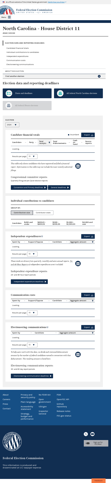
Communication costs (15, 60)
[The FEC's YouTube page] (92, 434)
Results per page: (19, 156)
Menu (3, 17)
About (6, 395)
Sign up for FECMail (98, 443)
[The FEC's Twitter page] (86, 434)
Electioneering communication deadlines (31, 376)
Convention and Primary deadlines (28, 187)
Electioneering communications (20, 64)
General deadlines (58, 187)
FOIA (59, 395)
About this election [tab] (14, 71)
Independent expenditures (17, 56)
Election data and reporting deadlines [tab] (24, 43)
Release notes (63, 411)
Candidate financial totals (17, 48)
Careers (6, 399)
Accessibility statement (27, 407)
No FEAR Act (44, 395)
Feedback (98, 481)
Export (87, 135)
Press (5, 404)
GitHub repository (62, 405)
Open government (45, 400)
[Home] (55, 11)
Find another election (14, 76)
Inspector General (43, 412)
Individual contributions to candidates (22, 52)
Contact (7, 408)
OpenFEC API (63, 399)
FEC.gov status (64, 416)
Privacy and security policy (28, 396)
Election (9, 120)
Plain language (28, 402)
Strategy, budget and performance (27, 416)
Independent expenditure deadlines (28, 282)
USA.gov (43, 406)
